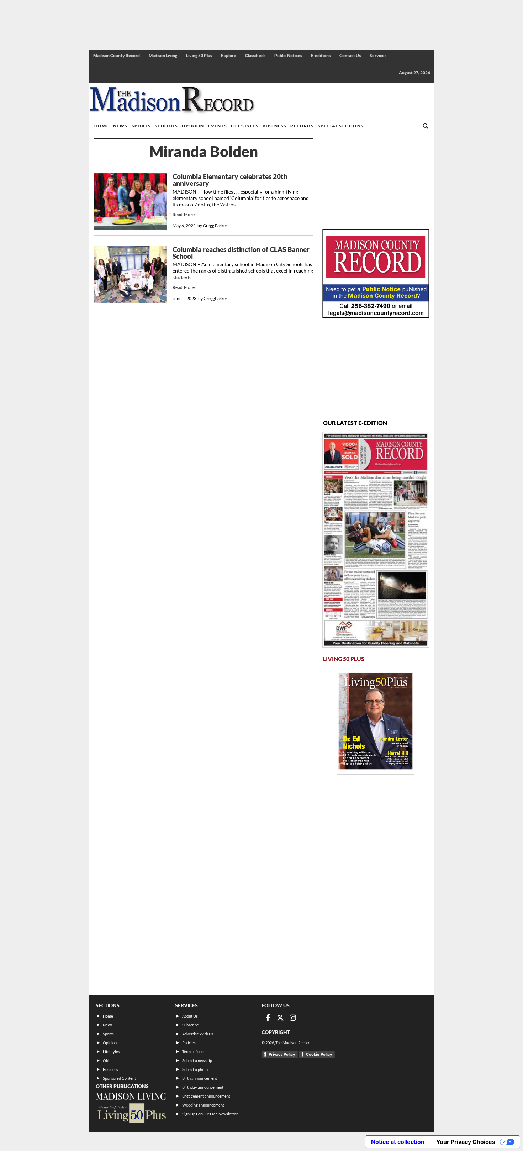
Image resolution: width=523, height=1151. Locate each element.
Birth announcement (199, 1078)
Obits (107, 1060)
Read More (184, 214)
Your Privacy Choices (465, 1141)
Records (301, 125)
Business (275, 125)
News (120, 125)
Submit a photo (195, 1069)
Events (217, 125)
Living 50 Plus (199, 55)
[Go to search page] (425, 126)
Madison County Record (116, 55)
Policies (189, 1042)
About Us (190, 1016)
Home (101, 125)
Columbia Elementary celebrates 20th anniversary (230, 180)
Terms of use (193, 1051)
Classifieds (255, 55)
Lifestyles (245, 125)
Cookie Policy (319, 1054)
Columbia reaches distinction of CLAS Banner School (241, 252)
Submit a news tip (197, 1060)
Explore (228, 55)
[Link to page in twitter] (280, 1017)
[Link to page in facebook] (268, 1017)
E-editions (321, 55)
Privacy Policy (282, 1054)
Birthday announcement (202, 1087)
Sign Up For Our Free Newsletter (210, 1114)
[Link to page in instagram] (293, 1017)
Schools (166, 125)
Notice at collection (397, 1141)
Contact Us (350, 55)
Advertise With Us (197, 1033)
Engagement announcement (206, 1096)
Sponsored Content (119, 1078)
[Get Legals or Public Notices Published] (375, 315)
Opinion (193, 125)
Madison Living (163, 55)
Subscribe (190, 1025)
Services (378, 55)
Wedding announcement (203, 1105)
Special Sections (341, 125)
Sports (141, 125)
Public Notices (288, 55)
